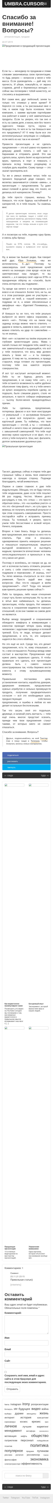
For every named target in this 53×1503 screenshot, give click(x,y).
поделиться (13, 755)
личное (11, 1425)
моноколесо (43, 1431)
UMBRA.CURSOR (24, 3)
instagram (15, 1404)
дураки (19, 1413)
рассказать (12, 761)
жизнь (44, 1413)
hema (7, 1404)
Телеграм (35, 741)
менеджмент (13, 1430)
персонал (27, 1440)
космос (24, 1421)
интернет (9, 1417)
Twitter (6, 1497)
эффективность (31, 1463)
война (45, 1409)
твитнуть (11, 767)
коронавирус (10, 1421)
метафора (30, 1430)
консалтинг (42, 1417)
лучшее (27, 1426)
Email (8, 1349)
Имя (7, 1337)
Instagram (45, 1497)
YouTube (26, 1497)
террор (45, 1455)
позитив (8, 1445)
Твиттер (44, 738)
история (25, 1417)
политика (39, 1445)
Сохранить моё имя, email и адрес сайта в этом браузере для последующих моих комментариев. (25, 1379)
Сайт (7, 1360)
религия (19, 1454)
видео (36, 1408)
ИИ (15, 1409)
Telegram (15, 1497)
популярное (14, 1450)
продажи (25, 36)
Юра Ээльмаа (27, 260)
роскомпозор (33, 1454)
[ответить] (15, 1284)
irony (26, 1403)
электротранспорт (13, 1464)
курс (46, 1421)
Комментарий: (13, 1312)
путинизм (42, 1451)
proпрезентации (12, 36)
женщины (31, 1413)
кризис (36, 1421)
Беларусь (9, 1409)
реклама (8, 1454)
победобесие (42, 1440)
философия (10, 1459)
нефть (24, 1435)
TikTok (35, 1497)
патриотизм (11, 1440)
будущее (24, 1409)
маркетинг (42, 1426)
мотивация (10, 1436)
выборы (8, 1413)
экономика (39, 1459)
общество (39, 1435)
